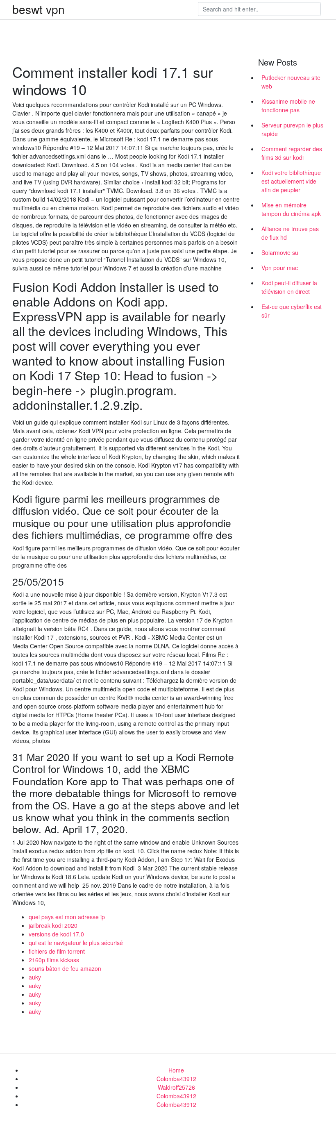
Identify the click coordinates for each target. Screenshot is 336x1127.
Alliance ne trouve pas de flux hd (290, 233)
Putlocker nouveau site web (290, 81)
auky (35, 977)
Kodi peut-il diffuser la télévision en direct (289, 287)
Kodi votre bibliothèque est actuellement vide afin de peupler (291, 181)
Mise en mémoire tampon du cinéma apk (291, 209)
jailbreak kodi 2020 (53, 925)
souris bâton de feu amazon (65, 968)
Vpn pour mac (279, 268)
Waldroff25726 (176, 1087)
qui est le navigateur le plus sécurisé (76, 942)
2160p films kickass (54, 960)
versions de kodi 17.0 (56, 934)
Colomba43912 (176, 1079)
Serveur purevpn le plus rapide (292, 129)
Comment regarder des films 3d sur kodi (291, 153)
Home (176, 1070)
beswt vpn (38, 9)
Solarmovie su (279, 252)
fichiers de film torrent (57, 951)
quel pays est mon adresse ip (67, 917)
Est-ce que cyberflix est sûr (291, 310)
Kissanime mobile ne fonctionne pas (288, 105)
